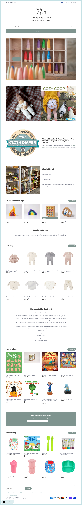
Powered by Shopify (21, 498)
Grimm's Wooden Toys (15, 201)
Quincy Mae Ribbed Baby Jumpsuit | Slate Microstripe (50, 270)
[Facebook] (62, 2)
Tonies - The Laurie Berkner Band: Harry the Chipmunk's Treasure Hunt (49, 400)
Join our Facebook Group (11, 495)
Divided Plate (63, 476)
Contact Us (12, 492)
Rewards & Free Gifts (28, 492)
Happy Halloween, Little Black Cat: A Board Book (13, 400)
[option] (41, 59)
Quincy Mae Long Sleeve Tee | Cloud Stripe (30, 297)
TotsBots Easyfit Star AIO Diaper (13, 453)
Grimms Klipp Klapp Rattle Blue (67, 221)
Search (7, 492)
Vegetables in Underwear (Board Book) (31, 400)
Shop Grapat (16, 58)
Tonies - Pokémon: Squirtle (66, 399)
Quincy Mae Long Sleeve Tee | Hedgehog (12, 297)
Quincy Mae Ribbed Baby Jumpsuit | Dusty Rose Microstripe (68, 270)
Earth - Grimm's (27, 221)
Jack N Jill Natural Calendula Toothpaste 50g (66, 454)
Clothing (9, 246)
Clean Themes (14, 498)
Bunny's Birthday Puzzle (29, 375)
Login (7, 2)
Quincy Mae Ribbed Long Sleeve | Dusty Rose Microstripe (13, 270)
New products (11, 349)
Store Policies (20, 492)
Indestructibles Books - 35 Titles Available (31, 454)
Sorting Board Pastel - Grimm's (49, 221)
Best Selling (11, 433)
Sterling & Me (16, 497)
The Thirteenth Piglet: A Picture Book (13, 376)
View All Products (38, 492)
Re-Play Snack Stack (28, 476)
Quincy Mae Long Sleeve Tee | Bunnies (48, 297)
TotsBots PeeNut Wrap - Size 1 (49, 476)
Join (10, 2)
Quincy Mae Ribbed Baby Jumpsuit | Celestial (32, 270)
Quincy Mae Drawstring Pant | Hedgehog (66, 297)
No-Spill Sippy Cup (10, 476)
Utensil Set (44, 453)
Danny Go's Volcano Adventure (49, 375)
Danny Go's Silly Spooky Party (66, 375)
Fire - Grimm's (9, 221)
